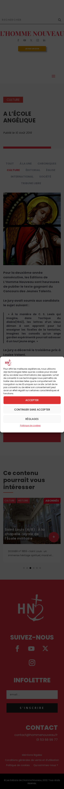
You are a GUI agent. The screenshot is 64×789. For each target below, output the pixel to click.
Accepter (32, 400)
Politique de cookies (30, 425)
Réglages (32, 419)
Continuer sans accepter (32, 409)
